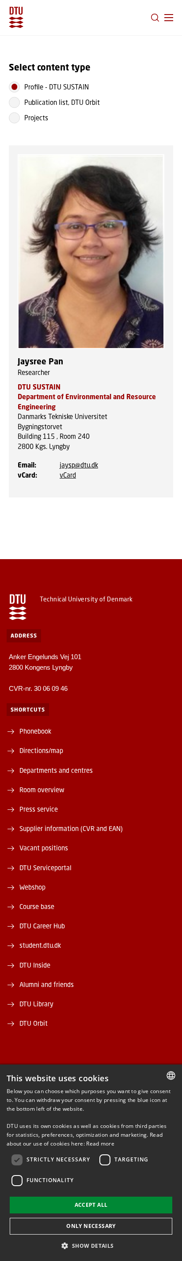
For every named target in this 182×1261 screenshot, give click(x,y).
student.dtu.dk (40, 945)
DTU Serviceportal (45, 868)
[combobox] (171, 1075)
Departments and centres (56, 770)
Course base (36, 906)
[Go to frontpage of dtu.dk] (16, 17)
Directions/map (41, 750)
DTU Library (36, 1004)
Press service (38, 809)
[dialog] (91, 1162)
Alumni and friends (46, 984)
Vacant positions (43, 848)
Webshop (32, 887)
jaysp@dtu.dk (79, 465)
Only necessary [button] (91, 1226)
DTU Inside (34, 965)
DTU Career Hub (42, 926)
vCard (68, 475)
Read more (100, 1143)
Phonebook (35, 731)
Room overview (41, 790)
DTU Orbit (33, 1023)
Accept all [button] (91, 1205)
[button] (168, 17)
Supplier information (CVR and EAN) (71, 828)
